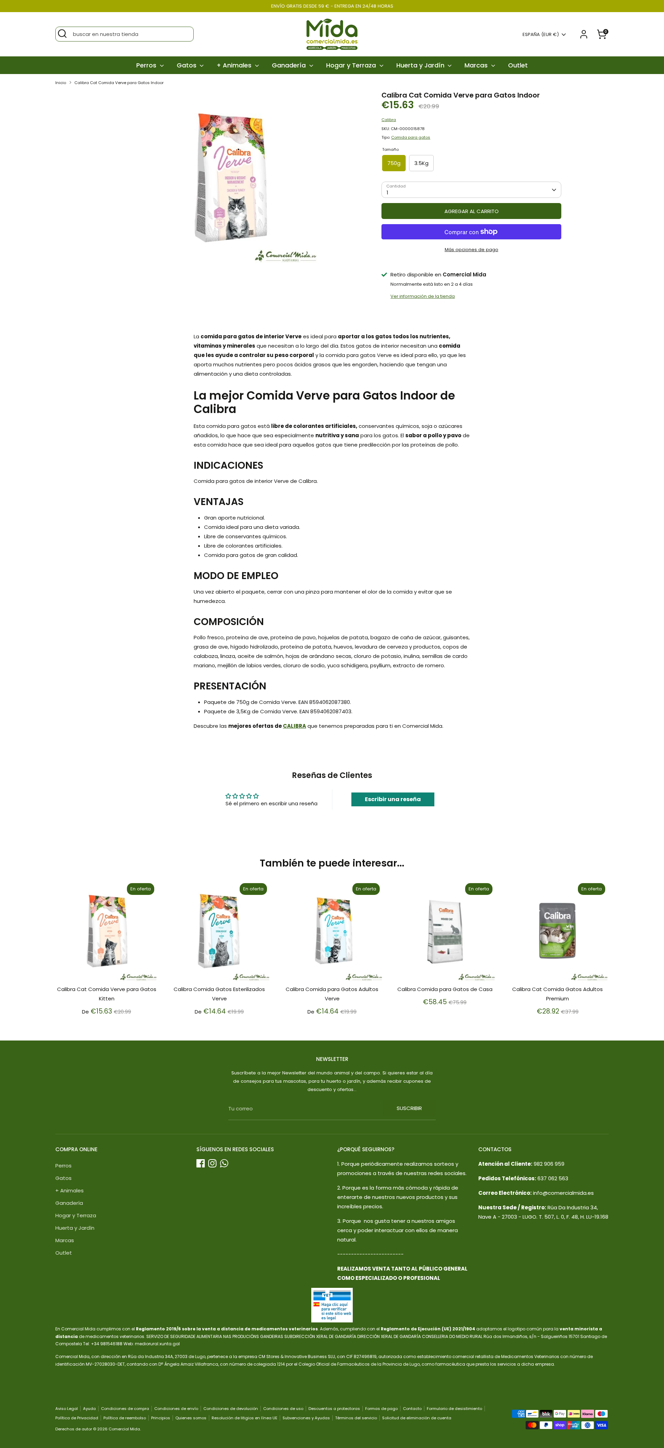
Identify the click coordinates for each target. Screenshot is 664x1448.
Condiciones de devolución (230, 1408)
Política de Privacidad (76, 1418)
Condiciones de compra (125, 1408)
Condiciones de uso (283, 1408)
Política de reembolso (124, 1418)
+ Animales (234, 65)
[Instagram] (212, 1163)
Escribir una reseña (393, 799)
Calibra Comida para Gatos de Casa (444, 989)
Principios (160, 1418)
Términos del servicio (356, 1418)
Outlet (518, 65)
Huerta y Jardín (421, 65)
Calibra (388, 119)
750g (393, 163)
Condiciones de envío (176, 1408)
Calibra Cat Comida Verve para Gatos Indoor (119, 82)
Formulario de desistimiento (454, 1408)
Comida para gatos (410, 137)
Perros (147, 65)
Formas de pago (381, 1408)
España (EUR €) (541, 34)
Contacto (412, 1408)
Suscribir (409, 1108)
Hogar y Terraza (352, 65)
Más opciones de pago (471, 249)
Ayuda (89, 1408)
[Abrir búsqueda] (62, 33)
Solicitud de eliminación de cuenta (416, 1418)
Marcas (476, 65)
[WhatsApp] (224, 1163)
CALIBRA (294, 726)
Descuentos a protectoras (334, 1408)
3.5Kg (421, 163)
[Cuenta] (584, 34)
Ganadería (289, 65)
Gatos (187, 65)
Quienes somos (190, 1418)
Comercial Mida (124, 1429)
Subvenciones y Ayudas (306, 1418)
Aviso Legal (66, 1408)
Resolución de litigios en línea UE (244, 1418)
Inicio (60, 82)
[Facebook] (200, 1163)
